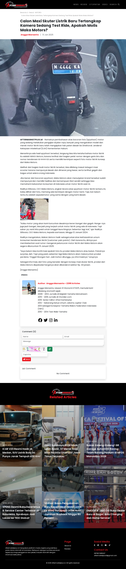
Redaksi (67, 549)
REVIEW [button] (84, 4)
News (31, 12)
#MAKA (24, 275)
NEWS (76, 4)
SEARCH (113, 4)
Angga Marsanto (30, 34)
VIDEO (105, 4)
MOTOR (37, 12)
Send (27, 359)
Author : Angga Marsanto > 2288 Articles (59, 283)
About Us (67, 546)
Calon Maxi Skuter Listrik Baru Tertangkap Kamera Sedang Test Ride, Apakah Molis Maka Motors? (57, 15)
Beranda (23, 12)
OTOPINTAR (94, 4)
